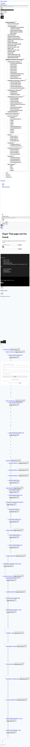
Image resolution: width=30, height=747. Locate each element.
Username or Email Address (8, 364)
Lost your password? (15, 379)
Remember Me (7, 374)
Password (5, 369)
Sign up (20, 382)
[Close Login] (2, 287)
